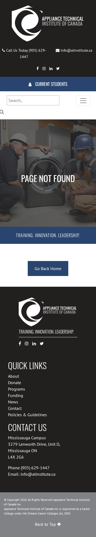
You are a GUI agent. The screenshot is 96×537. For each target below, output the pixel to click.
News (13, 401)
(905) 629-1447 (35, 467)
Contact (15, 408)
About (13, 376)
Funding (15, 395)
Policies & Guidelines (27, 414)
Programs (16, 389)
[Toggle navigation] (83, 100)
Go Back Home (48, 268)
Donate (14, 382)
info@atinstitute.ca (76, 50)
